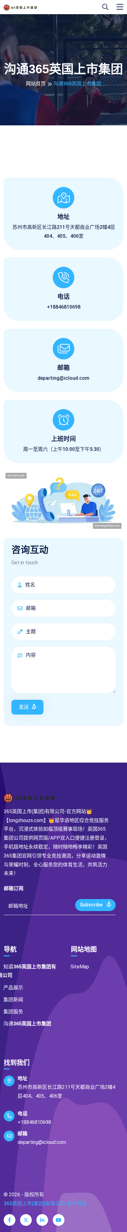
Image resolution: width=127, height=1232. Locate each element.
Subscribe (92, 905)
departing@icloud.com (63, 378)
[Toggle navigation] (120, 7)
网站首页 (36, 84)
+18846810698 (34, 1122)
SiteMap (80, 967)
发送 (24, 707)
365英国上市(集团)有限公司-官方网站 (45, 1203)
